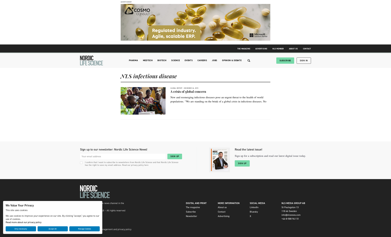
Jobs (214, 60)
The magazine (193, 207)
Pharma (133, 60)
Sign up (174, 156)
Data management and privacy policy (112, 229)
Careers (202, 60)
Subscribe (285, 60)
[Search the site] (249, 60)
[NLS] (91, 60)
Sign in (304, 60)
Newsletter (191, 216)
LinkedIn (254, 207)
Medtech (148, 60)
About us (222, 207)
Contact (307, 49)
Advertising (261, 49)
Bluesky (254, 211)
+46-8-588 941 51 (290, 218)
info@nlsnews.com (291, 215)
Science (175, 60)
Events (189, 60)
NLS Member (278, 49)
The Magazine (243, 49)
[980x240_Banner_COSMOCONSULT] (195, 39)
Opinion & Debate (231, 60)
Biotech (161, 60)
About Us (293, 49)
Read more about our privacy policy (23, 222)
